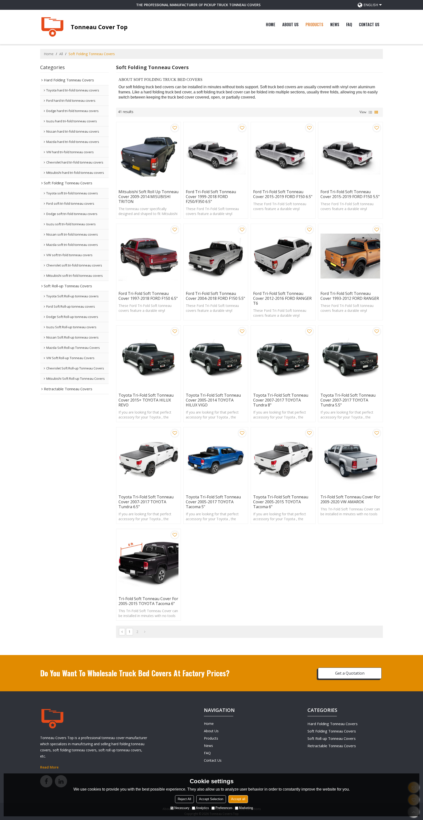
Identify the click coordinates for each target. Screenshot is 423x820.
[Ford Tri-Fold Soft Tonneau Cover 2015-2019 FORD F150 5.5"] (350, 154)
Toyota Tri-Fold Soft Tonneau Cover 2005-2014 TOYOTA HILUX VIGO (213, 400)
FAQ (349, 24)
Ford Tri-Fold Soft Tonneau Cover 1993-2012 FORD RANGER (349, 296)
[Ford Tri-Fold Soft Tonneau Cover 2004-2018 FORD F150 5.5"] (216, 256)
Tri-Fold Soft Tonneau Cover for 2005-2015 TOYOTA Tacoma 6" (148, 601)
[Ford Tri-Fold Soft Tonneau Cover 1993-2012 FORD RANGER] (350, 256)
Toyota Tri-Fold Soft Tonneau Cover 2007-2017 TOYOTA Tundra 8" (280, 400)
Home (270, 24)
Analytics (202, 808)
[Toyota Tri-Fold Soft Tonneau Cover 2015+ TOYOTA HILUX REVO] (148, 358)
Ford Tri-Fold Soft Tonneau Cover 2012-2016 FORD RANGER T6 (282, 298)
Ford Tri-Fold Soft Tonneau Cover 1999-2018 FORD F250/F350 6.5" (211, 196)
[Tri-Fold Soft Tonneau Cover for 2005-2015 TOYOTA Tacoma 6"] (148, 561)
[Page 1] (122, 631)
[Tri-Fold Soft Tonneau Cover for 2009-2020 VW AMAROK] (350, 459)
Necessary (181, 808)
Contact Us (369, 24)
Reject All (184, 799)
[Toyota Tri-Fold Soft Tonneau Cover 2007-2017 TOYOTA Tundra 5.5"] (350, 358)
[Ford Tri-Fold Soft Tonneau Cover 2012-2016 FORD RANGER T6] (283, 256)
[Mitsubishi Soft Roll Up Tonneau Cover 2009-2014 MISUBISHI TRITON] (148, 154)
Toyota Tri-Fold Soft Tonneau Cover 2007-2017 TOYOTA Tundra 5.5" (348, 400)
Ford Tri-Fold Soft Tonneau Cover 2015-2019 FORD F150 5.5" (350, 194)
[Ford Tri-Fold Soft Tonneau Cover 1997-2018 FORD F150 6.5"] (148, 256)
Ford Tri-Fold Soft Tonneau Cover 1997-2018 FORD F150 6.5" (148, 296)
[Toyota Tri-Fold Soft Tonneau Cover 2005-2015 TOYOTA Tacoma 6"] (283, 459)
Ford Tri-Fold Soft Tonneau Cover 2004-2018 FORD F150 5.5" (215, 296)
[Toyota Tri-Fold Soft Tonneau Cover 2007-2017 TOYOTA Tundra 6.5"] (148, 459)
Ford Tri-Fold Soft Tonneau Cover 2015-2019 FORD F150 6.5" (282, 194)
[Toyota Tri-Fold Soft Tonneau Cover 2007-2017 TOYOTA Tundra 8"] (283, 358)
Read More (49, 767)
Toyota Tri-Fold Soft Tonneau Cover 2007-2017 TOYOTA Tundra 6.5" (146, 501)
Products (314, 24)
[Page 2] (145, 631)
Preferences (224, 808)
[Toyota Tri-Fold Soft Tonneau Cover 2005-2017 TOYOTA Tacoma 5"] (216, 459)
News (334, 24)
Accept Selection (211, 799)
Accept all (238, 799)
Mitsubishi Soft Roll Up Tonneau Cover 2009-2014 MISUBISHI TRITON (148, 196)
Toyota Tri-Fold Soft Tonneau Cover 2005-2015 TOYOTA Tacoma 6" (280, 501)
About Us (290, 24)
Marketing (246, 808)
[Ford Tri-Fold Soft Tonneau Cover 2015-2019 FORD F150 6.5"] (283, 154)
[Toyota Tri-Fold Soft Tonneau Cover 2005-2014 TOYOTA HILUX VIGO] (216, 358)
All (61, 53)
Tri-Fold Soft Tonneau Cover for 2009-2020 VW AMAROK (350, 499)
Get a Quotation (349, 673)
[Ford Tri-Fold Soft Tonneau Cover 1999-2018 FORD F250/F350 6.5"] (216, 154)
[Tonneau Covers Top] (52, 27)
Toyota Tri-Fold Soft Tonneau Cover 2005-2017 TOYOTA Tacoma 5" (213, 501)
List (370, 112)
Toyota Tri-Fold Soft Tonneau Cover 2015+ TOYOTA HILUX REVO (146, 400)
